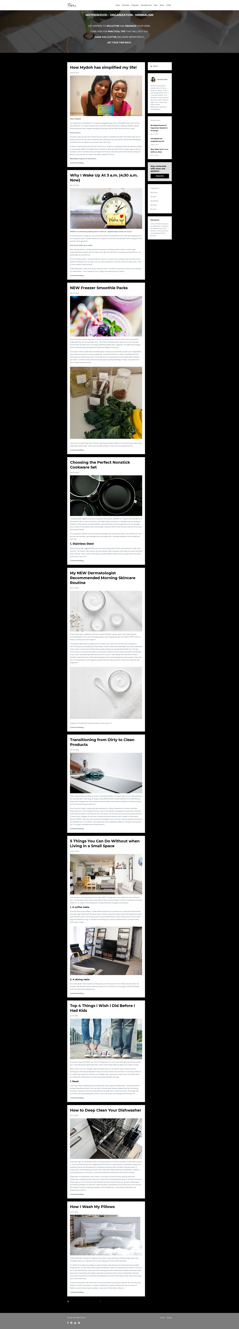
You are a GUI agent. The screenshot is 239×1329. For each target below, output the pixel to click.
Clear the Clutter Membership (96, 1182)
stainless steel (119, 548)
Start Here (125, 5)
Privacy (169, 1318)
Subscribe (160, 176)
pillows (82, 1283)
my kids (153, 197)
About (162, 5)
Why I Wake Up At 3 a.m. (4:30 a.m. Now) (160, 150)
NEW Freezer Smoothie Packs (99, 288)
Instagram (87, 236)
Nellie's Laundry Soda (77, 1288)
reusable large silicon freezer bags (90, 443)
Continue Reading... (77, 163)
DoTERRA (78, 819)
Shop (155, 5)
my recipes (154, 201)
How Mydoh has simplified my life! (103, 67)
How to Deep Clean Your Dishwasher (105, 1110)
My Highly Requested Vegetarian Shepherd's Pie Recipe (159, 128)
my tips (153, 209)
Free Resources (146, 5)
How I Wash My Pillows (92, 1206)
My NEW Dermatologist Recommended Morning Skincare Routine (102, 578)
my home (154, 192)
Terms (162, 1318)
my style (153, 205)
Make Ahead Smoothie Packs (115, 339)
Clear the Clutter (125, 232)
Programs (135, 5)
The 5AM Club (113, 269)
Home (118, 5)
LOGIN (168, 5)
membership (81, 1278)
